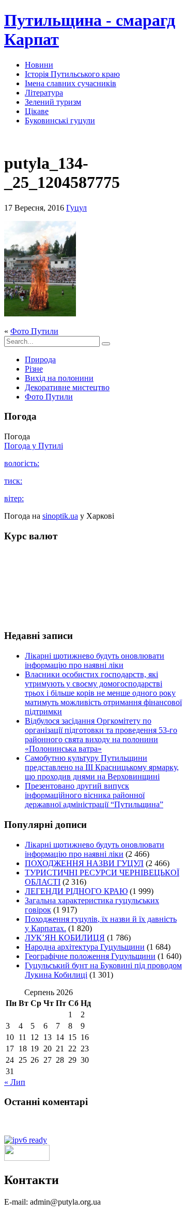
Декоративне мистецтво (67, 387)
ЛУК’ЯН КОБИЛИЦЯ (65, 937)
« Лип (14, 1082)
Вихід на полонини (59, 378)
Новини (39, 64)
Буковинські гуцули (60, 120)
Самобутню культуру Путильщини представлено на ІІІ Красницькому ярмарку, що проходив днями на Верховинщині (102, 767)
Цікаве (37, 111)
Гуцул (76, 207)
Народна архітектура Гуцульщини (85, 946)
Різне (34, 368)
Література (44, 92)
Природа (40, 359)
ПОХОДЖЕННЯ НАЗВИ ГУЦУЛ (84, 863)
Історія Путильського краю (72, 74)
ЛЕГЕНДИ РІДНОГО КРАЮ (76, 891)
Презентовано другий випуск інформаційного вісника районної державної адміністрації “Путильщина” (94, 795)
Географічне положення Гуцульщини (90, 956)
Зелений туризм (53, 102)
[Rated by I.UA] (27, 1158)
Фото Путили (34, 331)
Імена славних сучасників (70, 83)
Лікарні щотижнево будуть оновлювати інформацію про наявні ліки (94, 660)
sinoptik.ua (60, 515)
